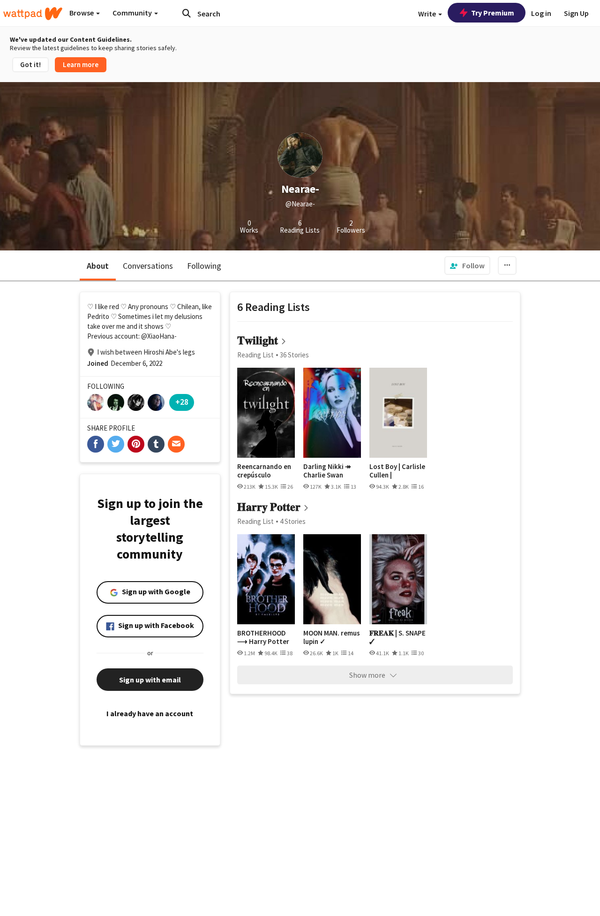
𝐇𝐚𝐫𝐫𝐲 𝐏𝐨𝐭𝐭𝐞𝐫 (268, 507)
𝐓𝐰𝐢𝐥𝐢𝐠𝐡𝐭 (257, 340)
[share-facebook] (95, 444)
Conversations (148, 265)
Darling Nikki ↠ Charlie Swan (327, 470)
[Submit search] (186, 13)
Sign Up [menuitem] (576, 13)
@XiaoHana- (159, 336)
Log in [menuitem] (541, 13)
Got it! (30, 64)
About (98, 265)
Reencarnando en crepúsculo (264, 470)
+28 (181, 401)
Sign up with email (150, 679)
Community (132, 12)
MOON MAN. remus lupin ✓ (331, 637)
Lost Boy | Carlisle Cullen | (397, 470)
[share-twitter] (115, 444)
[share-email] (176, 444)
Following (204, 265)
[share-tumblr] (156, 444)
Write (427, 13)
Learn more (80, 64)
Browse (82, 12)
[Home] (32, 13)
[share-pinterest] (136, 444)
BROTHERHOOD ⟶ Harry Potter (263, 637)
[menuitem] (467, 265)
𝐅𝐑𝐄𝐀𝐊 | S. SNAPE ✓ (397, 637)
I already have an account (149, 713)
